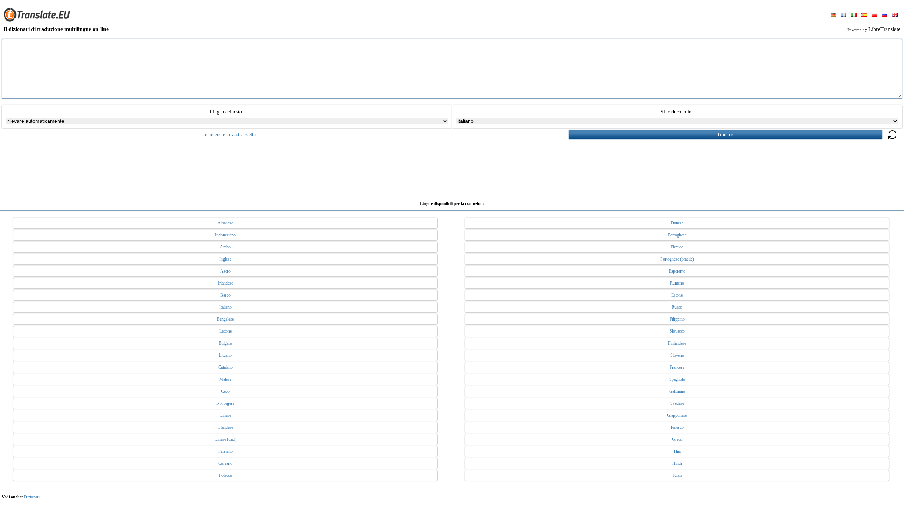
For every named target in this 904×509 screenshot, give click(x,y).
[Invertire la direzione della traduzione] (892, 138)
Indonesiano (225, 235)
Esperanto (677, 271)
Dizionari (32, 497)
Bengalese (225, 319)
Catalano (225, 367)
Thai (677, 451)
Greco (677, 439)
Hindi (677, 463)
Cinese (225, 415)
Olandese (225, 427)
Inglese (225, 259)
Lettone (225, 331)
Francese (677, 367)
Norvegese (225, 403)
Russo (677, 307)
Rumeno (677, 283)
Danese (677, 223)
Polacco (225, 475)
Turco (677, 475)
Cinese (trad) (225, 439)
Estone (677, 295)
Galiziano (677, 391)
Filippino (677, 319)
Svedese (677, 403)
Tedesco (677, 427)
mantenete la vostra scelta (230, 134)
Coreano (225, 463)
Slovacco (677, 331)
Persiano (225, 451)
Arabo (225, 247)
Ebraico (677, 247)
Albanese (225, 223)
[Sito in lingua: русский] (884, 15)
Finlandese (677, 343)
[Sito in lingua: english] (895, 15)
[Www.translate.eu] (39, 20)
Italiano (225, 307)
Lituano (225, 355)
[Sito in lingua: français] (843, 15)
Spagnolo (677, 379)
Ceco (225, 391)
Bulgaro (225, 343)
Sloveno (677, 355)
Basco (225, 295)
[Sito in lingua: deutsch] (833, 15)
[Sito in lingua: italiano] (854, 15)
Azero (225, 271)
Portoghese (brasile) (677, 259)
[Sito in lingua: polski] (874, 15)
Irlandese (225, 283)
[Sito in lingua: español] (864, 15)
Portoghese (677, 235)
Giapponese (677, 415)
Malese (225, 379)
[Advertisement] (452, 167)
